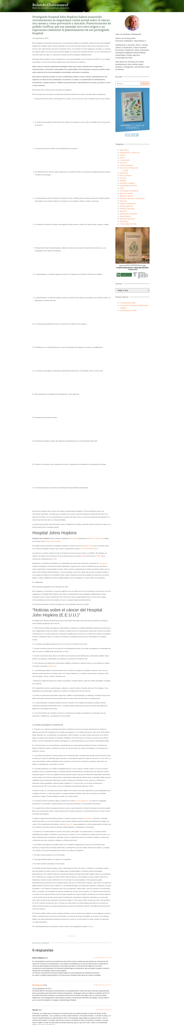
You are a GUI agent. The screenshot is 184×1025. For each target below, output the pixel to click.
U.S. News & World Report (89, 548)
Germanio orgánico (127, 183)
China (122, 158)
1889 (83, 556)
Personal (123, 201)
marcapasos (103, 563)
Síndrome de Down (127, 219)
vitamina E (68, 824)
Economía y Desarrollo (129, 168)
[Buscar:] (128, 83)
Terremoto (124, 221)
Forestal (123, 178)
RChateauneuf (37, 985)
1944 (97, 556)
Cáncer (122, 155)
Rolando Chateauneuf (50, 5)
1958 (54, 559)
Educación (124, 173)
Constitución (125, 160)
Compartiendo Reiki (128, 303)
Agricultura (124, 150)
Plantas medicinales (128, 203)
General (123, 180)
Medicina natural (126, 196)
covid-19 (123, 163)
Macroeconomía (126, 193)
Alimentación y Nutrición (129, 152)
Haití (121, 188)
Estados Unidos (88, 546)
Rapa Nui (123, 211)
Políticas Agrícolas (127, 209)
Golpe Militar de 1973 (128, 186)
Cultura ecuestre (126, 165)
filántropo (47, 541)
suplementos (52, 666)
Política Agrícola (126, 206)
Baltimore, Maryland (95, 538)
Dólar (126, 170)
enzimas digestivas (81, 801)
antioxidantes (88, 818)
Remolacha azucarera (128, 214)
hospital (74, 538)
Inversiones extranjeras (129, 191)
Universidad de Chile (128, 224)
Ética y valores (126, 175)
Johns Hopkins (56, 541)
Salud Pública (125, 216)
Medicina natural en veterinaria (132, 198)
